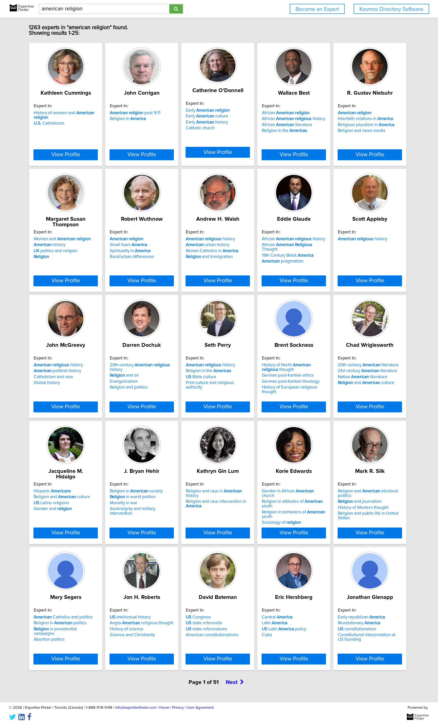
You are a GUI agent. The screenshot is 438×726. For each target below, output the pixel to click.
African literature (287, 125)
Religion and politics (129, 387)
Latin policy (284, 629)
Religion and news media (361, 130)
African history (293, 118)
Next (232, 682)
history (49, 245)
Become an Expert (317, 9)
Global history (47, 382)
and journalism (360, 501)
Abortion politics (49, 639)
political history (57, 371)
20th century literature (368, 365)
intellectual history (130, 617)
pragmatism (282, 261)
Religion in (128, 118)
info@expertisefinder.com (135, 708)
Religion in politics (60, 623)
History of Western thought (363, 507)
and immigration (209, 256)
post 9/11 (135, 113)
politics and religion (55, 251)
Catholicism (49, 123)
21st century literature (367, 371)
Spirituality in (130, 251)
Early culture (207, 116)
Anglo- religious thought (141, 623)
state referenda (204, 623)
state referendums (206, 629)
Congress (198, 617)
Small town (128, 245)
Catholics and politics (63, 617)
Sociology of (281, 522)
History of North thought (286, 367)
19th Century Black (288, 255)
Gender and (53, 509)
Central (277, 617)
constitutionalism (357, 629)
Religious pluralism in (366, 125)
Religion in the (284, 130)
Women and (62, 239)
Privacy (178, 708)
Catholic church (200, 128)
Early (208, 110)
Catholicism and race (53, 377)
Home (164, 708)
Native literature (362, 377)
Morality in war (123, 503)
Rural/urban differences (132, 256)
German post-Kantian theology (290, 381)
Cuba (267, 635)
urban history (207, 245)
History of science (126, 629)
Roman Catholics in (212, 251)
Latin (274, 623)
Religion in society (136, 491)
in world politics (133, 497)
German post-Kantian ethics (288, 375)
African (285, 113)
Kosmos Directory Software (391, 9)
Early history (207, 122)
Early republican (361, 617)
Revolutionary (359, 623)
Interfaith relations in (365, 118)
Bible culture (201, 377)
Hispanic (52, 491)
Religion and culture (62, 497)
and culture (366, 382)
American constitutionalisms (212, 635)
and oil (124, 375)
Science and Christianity (132, 635)
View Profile (65, 154)
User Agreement (200, 708)
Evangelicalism (124, 381)
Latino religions (51, 503)
